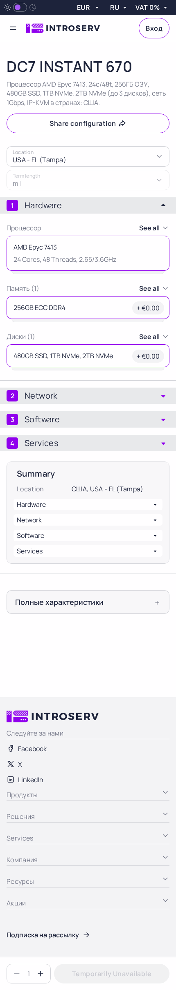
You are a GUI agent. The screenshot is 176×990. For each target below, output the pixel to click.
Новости (20, 929)
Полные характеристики (59, 602)
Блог (14, 914)
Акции (16, 945)
